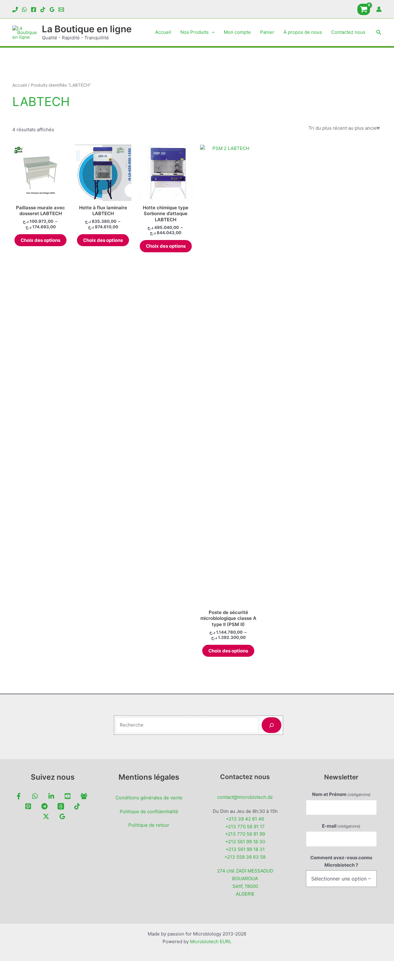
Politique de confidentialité (149, 811)
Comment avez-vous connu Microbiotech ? (341, 861)
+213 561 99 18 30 (245, 842)
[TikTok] (43, 9)
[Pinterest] (28, 806)
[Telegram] (44, 806)
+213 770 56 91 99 (245, 834)
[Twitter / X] (46, 816)
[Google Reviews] (52, 9)
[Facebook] (33, 9)
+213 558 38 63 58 (245, 857)
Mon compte (237, 32)
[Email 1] (61, 9)
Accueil (163, 32)
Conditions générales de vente (149, 798)
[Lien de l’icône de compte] (379, 9)
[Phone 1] (15, 9)
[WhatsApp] (24, 9)
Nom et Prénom (341, 794)
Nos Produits (194, 32)
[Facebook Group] (84, 796)
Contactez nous (348, 32)
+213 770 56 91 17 (245, 826)
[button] (212, 32)
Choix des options (40, 240)
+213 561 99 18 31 (245, 849)
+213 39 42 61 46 (245, 819)
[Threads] (61, 806)
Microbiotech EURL (210, 941)
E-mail (341, 826)
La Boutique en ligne (87, 28)
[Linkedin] (51, 796)
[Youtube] (67, 796)
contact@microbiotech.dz (245, 797)
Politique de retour (148, 825)
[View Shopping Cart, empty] (363, 9)
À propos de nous (302, 32)
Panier (267, 32)
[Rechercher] (271, 725)
